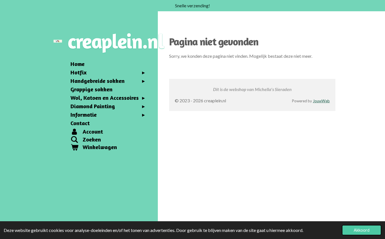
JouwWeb (321, 101)
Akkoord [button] (361, 230)
